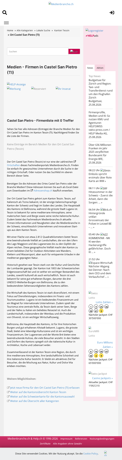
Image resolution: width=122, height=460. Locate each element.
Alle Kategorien (25, 30)
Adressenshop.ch (43, 190)
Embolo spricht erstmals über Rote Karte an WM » (100, 177)
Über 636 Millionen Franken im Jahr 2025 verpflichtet (100, 148)
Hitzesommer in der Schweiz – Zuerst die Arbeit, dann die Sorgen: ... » (101, 197)
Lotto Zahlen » (104, 302)
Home (10, 30)
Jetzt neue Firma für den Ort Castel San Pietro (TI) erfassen (45, 387)
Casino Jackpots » (102, 378)
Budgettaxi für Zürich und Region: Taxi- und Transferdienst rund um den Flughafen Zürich (101, 88)
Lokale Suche (43, 30)
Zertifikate (45, 443)
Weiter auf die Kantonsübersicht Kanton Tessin (38, 392)
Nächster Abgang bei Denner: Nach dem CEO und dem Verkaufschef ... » (100, 272)
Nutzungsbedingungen (102, 438)
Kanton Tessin (61, 30)
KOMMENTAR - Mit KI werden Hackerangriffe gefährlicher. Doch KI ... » (100, 245)
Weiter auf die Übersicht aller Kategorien (34, 401)
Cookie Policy (90, 453)
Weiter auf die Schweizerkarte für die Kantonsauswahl (42, 396)
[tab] (90, 68)
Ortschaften (13, 165)
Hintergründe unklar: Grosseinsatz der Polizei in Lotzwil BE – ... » (100, 220)
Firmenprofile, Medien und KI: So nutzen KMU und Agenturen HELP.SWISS (99, 119)
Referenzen (81, 438)
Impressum (66, 438)
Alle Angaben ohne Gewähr (67, 443)
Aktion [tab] (100, 67)
